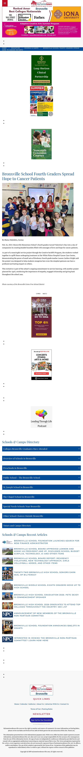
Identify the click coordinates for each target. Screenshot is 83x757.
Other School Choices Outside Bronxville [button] (23, 515)
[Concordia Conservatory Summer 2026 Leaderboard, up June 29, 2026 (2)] (41, 29)
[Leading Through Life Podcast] (41, 417)
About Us (40, 704)
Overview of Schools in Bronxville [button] (19, 458)
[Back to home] (41, 5)
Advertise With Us (52, 704)
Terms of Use (36, 709)
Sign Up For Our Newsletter (41, 720)
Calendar (23, 704)
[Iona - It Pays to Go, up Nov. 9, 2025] (41, 317)
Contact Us (64, 704)
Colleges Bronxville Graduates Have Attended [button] (25, 448)
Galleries (32, 704)
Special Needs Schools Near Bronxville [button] (22, 506)
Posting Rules (47, 709)
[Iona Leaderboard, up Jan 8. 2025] (41, 14)
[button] (5, 3)
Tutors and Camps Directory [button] (17, 525)
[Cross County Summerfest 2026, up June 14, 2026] (41, 364)
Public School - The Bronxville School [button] (21, 477)
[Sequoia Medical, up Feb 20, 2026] (41, 70)
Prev (39, 293)
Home (16, 704)
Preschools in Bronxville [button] (15, 468)
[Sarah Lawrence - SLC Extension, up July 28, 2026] (41, 144)
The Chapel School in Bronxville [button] (18, 496)
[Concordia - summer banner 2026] (41, 101)
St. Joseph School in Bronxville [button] (18, 487)
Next (44, 293)
